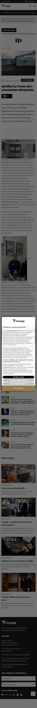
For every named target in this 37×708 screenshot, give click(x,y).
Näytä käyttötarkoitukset (18, 383)
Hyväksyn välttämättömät (18, 380)
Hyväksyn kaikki (18, 377)
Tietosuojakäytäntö (18, 388)
